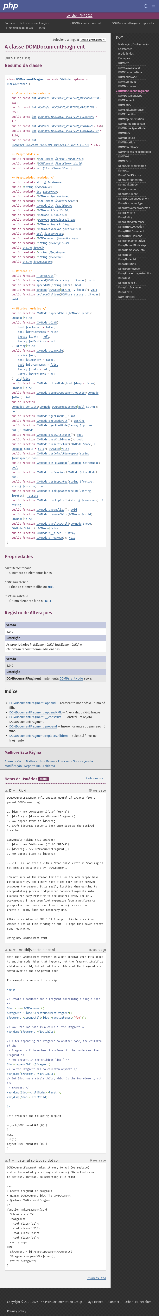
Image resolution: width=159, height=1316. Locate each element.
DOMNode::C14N (46, 322)
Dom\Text (124, 278)
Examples (124, 58)
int (34, 98)
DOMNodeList (45, 205)
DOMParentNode (17, 84)
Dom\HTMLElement (130, 236)
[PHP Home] (11, 6)
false (28, 318)
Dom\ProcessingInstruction (132, 273)
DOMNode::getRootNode (51, 425)
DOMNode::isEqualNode (51, 463)
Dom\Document (128, 194)
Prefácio (10, 23)
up (7, 791)
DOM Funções (126, 297)
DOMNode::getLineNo (50, 416)
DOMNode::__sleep (48, 533)
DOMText (123, 156)
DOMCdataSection (129, 67)
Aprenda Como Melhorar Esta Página (30, 761)
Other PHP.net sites (138, 1302)
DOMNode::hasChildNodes (53, 439)
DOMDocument (46, 238)
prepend (41, 290)
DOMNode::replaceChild (52, 523)
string (41, 182)
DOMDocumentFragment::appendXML (35, 712)
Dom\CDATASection (130, 175)
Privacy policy (16, 1311)
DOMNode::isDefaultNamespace (57, 453)
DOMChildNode (127, 77)
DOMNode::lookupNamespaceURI (57, 491)
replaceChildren (48, 294)
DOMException (127, 114)
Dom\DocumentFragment (132, 198)
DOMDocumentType (130, 95)
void (92, 280)
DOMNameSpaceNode (64, 406)
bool (39, 233)
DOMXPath (124, 161)
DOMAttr (123, 63)
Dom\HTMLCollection (131, 226)
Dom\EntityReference (131, 222)
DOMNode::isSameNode (51, 472)
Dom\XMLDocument (130, 287)
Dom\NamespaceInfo (131, 250)
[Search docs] (146, 6)
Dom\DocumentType (130, 203)
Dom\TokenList (127, 283)
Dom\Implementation (131, 240)
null (46, 336)
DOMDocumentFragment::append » (132, 23)
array (23, 336)
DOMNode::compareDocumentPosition (61, 392)
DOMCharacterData (130, 72)
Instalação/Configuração (132, 44)
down (14, 791)
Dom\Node (125, 254)
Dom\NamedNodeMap (132, 245)
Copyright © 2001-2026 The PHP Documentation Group (44, 1302)
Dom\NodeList (127, 259)
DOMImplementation (131, 119)
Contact (113, 1302)
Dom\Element (126, 212)
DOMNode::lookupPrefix (52, 500)
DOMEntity (124, 105)
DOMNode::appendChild (51, 313)
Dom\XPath (125, 292)
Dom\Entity (125, 217)
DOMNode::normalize (50, 509)
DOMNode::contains (25, 406)
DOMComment (127, 81)
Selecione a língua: (66, 40)
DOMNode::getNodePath (51, 420)
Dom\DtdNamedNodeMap (132, 208)
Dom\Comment (127, 189)
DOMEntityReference (131, 109)
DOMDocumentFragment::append (32, 703)
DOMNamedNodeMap (49, 229)
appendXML (43, 285)
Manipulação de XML (21, 28)
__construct (45, 276)
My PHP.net (95, 1302)
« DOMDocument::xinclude (86, 23)
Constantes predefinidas (126, 51)
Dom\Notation (127, 264)
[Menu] (153, 6)
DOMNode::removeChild (51, 514)
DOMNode (65, 79)
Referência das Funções (34, 23)
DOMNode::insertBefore (52, 444)
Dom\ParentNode (129, 268)
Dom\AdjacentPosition (132, 166)
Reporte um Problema (39, 766)
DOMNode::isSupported (51, 481)
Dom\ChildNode (128, 184)
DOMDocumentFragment (132, 91)
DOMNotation (126, 142)
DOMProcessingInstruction (132, 152)
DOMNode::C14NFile (49, 350)
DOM (42, 28)
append (41, 280)
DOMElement (46, 159)
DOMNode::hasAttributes (53, 435)
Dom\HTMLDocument (131, 231)
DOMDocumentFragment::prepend (33, 726)
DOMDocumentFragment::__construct (35, 717)
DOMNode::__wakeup (49, 537)
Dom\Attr (124, 170)
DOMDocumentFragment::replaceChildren (38, 736)
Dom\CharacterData (130, 180)
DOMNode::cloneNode (50, 383)
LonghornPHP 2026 (79, 15)
